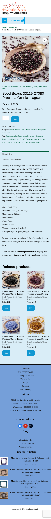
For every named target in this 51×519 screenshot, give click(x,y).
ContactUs (26, 369)
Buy (15, 119)
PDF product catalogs (25, 443)
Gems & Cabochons (26, 139)
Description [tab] (7, 154)
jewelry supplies (7, 142)
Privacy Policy (25, 390)
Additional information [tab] (11, 159)
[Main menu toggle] (4, 20)
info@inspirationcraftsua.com (30, 410)
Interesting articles (25, 440)
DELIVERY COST (25, 372)
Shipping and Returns (25, 376)
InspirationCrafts (14, 13)
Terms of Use (26, 379)
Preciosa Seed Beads (21, 142)
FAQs (25, 383)
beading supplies (11, 136)
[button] (44, 40)
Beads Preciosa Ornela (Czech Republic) (17, 87)
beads (20, 136)
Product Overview (25, 447)
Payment (25, 386)
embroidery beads (13, 139)
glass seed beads (39, 139)
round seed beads (34, 142)
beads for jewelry (29, 136)
